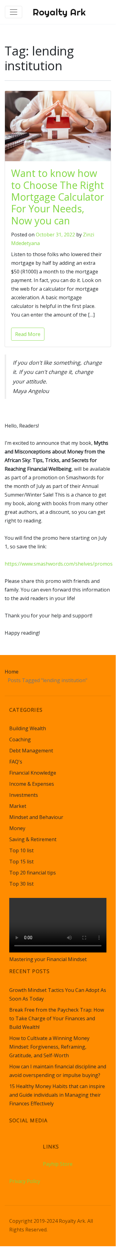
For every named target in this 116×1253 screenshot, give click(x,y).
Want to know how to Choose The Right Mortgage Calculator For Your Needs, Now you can (57, 196)
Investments (23, 795)
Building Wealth (27, 728)
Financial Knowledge (32, 772)
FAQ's (15, 761)
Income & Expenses (31, 783)
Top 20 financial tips (32, 872)
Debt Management (31, 750)
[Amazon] (14, 1142)
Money (17, 828)
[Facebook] (26, 1142)
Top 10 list (21, 850)
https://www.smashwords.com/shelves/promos (59, 563)
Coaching (20, 739)
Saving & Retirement (32, 839)
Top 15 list (21, 861)
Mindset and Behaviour (36, 817)
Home (12, 671)
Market (17, 806)
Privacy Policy (24, 1181)
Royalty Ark (59, 12)
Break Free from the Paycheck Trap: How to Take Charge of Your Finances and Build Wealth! (56, 1018)
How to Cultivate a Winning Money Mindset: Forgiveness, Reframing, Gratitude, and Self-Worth (49, 1047)
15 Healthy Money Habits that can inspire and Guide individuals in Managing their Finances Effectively (57, 1095)
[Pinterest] (38, 1142)
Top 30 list (21, 883)
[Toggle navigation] (13, 12)
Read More (27, 334)
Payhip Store (57, 1164)
